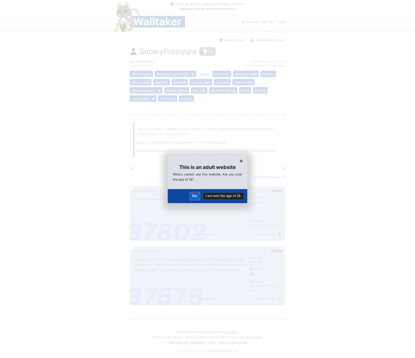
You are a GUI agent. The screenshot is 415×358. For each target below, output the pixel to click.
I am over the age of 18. (223, 196)
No (194, 196)
